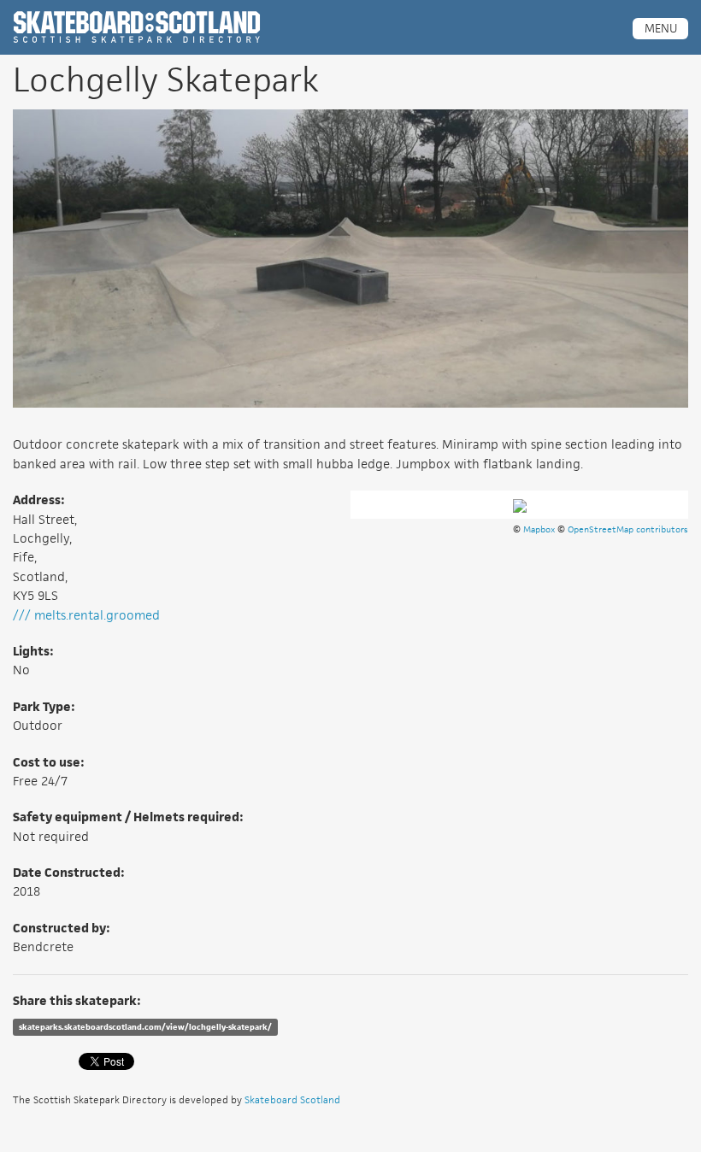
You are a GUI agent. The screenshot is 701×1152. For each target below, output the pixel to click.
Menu (661, 28)
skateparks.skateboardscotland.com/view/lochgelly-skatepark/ (145, 1026)
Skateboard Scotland (292, 1099)
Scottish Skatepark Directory (137, 27)
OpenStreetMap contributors (628, 529)
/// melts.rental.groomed (86, 615)
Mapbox (539, 529)
